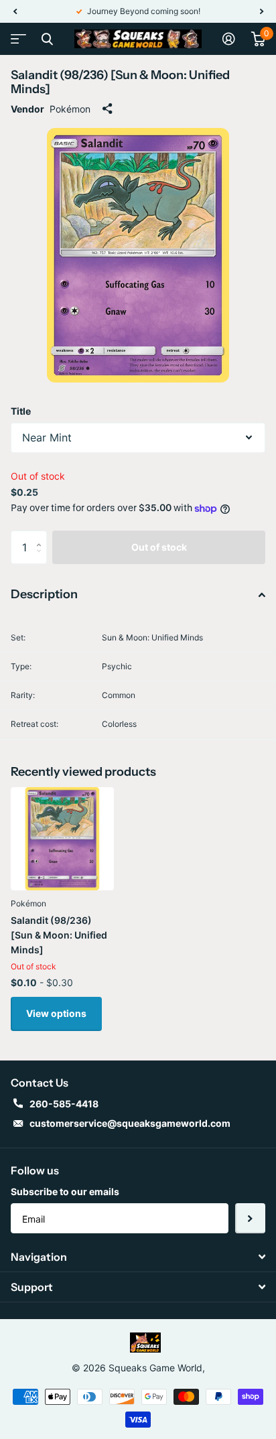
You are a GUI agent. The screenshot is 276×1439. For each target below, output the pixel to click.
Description (44, 594)
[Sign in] (228, 39)
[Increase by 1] (42, 535)
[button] (14, 11)
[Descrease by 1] (42, 559)
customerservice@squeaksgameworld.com (129, 1123)
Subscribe (250, 1218)
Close (47, 39)
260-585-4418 (63, 1103)
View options (56, 1013)
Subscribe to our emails (65, 1191)
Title (21, 411)
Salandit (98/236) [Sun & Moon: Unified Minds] (59, 934)
